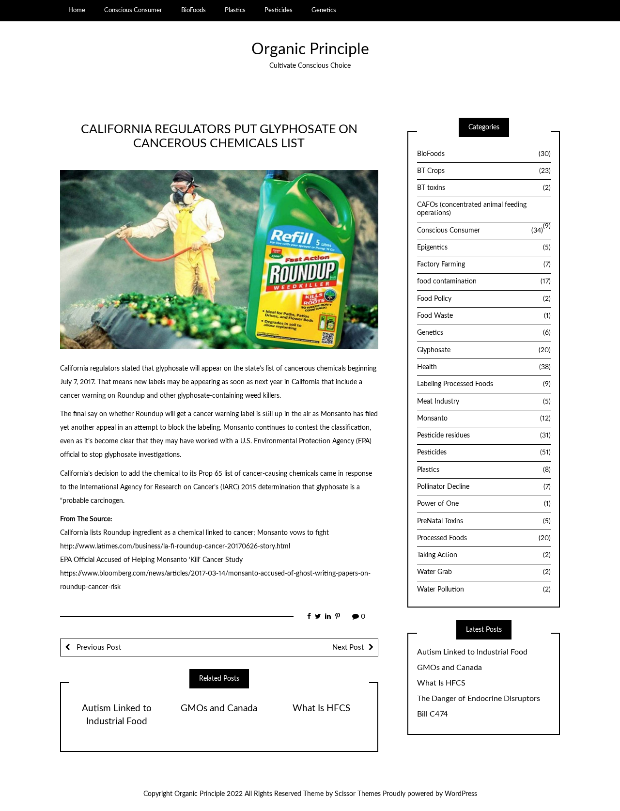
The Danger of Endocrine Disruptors (478, 698)
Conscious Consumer (133, 10)
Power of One (484, 503)
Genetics (323, 10)
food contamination (484, 281)
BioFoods (193, 10)
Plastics (235, 10)
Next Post (348, 647)
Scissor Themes (358, 794)
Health (484, 367)
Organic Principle (310, 49)
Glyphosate (484, 350)
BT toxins (484, 188)
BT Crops (484, 171)
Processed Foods (484, 538)
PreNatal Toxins (484, 521)
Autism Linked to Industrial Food (472, 652)
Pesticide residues (484, 435)
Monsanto (484, 418)
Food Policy (484, 299)
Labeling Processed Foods (484, 384)
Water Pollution (484, 589)
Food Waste (484, 315)
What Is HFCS (321, 708)
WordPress (461, 794)
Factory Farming (484, 264)
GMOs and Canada (219, 708)
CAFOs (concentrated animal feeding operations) (472, 209)
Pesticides (278, 10)
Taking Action (484, 555)
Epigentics (484, 247)
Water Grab (484, 572)
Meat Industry (484, 401)
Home (76, 10)
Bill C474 (432, 714)
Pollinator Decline (484, 486)
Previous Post (98, 647)
